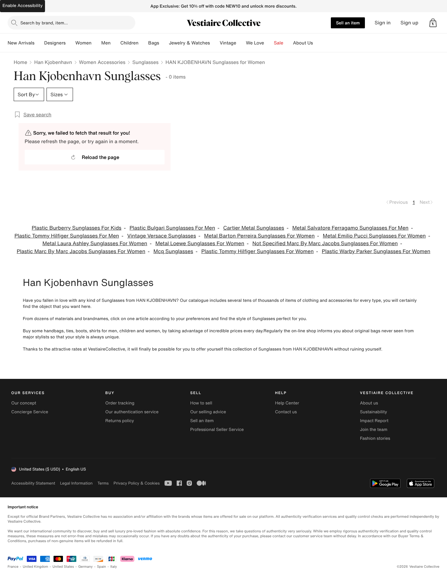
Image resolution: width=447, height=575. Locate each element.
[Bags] (163, 43)
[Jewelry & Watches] (214, 43)
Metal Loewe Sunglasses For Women (199, 243)
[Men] (115, 43)
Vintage (228, 43)
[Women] (96, 43)
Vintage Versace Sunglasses (161, 236)
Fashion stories (375, 438)
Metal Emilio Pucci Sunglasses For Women (374, 236)
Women (83, 43)
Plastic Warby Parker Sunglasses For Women (376, 251)
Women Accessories (102, 62)
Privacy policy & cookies (136, 483)
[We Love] (269, 43)
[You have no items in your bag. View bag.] (433, 23)
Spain (101, 566)
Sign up (409, 22)
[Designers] (70, 43)
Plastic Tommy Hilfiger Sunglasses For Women (257, 251)
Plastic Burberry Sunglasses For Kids (76, 228)
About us (369, 403)
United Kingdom (35, 566)
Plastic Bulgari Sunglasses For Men (172, 228)
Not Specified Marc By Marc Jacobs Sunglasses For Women (325, 243)
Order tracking (119, 403)
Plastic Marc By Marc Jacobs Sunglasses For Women (81, 251)
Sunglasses (145, 62)
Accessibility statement (33, 483)
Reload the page (100, 157)
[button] (433, 23)
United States (63, 566)
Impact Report (374, 421)
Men (106, 43)
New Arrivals (21, 43)
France (13, 566)
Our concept (23, 403)
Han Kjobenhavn (53, 62)
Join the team (373, 429)
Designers (55, 43)
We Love (255, 43)
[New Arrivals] (39, 43)
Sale (278, 43)
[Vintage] (241, 43)
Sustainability (373, 412)
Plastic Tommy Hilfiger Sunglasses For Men (66, 236)
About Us (303, 43)
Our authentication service (131, 412)
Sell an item (348, 22)
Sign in (383, 22)
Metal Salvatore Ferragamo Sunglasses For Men (350, 228)
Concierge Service (29, 412)
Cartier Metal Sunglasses (253, 228)
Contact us (286, 412)
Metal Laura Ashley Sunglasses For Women (94, 243)
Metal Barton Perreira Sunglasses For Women (259, 236)
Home (20, 62)
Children (129, 43)
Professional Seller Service (217, 429)
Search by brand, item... (44, 22)
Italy (113, 566)
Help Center (287, 403)
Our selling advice (208, 412)
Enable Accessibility (22, 5)
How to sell (201, 403)
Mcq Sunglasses (173, 251)
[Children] (143, 43)
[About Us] (317, 43)
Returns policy (119, 421)
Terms (103, 483)
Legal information (76, 483)
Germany (85, 566)
